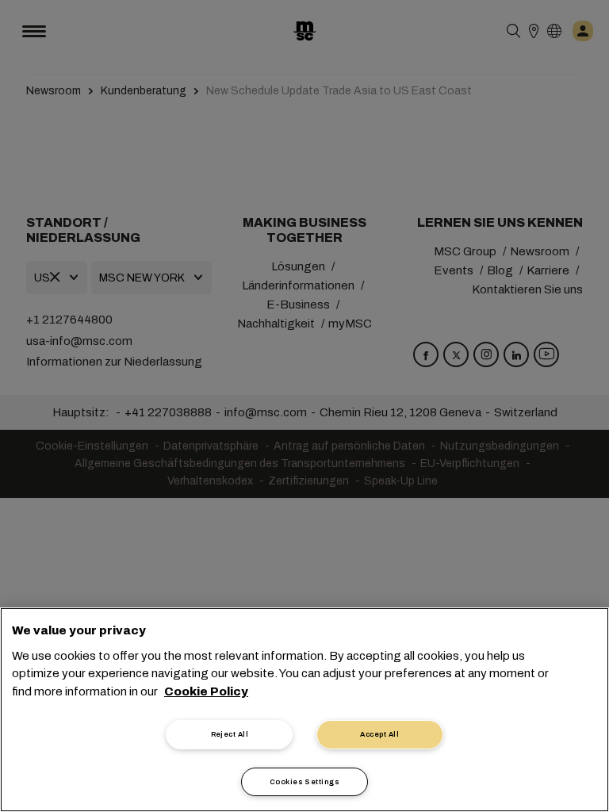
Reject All (230, 734)
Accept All (379, 734)
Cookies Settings (304, 782)
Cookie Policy (206, 691)
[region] (304, 709)
